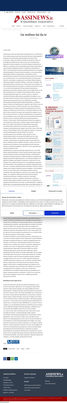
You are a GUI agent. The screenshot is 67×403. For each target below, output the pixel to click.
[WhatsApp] (12, 358)
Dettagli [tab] (33, 191)
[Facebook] (4, 12)
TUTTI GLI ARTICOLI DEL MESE (54, 164)
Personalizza (32, 213)
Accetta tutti (54, 213)
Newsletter (10, 12)
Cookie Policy (6, 387)
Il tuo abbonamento (50, 383)
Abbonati (47, 381)
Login (49, 12)
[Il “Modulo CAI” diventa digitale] (49, 151)
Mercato (37, 26)
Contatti (23, 12)
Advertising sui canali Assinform (32, 385)
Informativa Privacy (8, 385)
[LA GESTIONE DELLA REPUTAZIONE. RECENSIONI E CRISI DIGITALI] (49, 140)
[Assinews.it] (33, 19)
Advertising (17, 12)
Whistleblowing (7, 380)
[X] (8, 358)
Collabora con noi (31, 12)
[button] (61, 26)
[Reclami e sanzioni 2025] (49, 133)
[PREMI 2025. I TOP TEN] (49, 157)
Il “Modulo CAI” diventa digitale (57, 150)
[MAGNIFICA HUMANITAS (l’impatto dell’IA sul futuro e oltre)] (48, 96)
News (13, 26)
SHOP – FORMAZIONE (48, 26)
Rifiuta (12, 213)
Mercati (9, 29)
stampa (22, 348)
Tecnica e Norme (28, 26)
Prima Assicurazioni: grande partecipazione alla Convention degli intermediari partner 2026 (58, 86)
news (18, 348)
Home (4, 29)
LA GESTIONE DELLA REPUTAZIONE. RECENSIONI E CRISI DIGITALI (57, 141)
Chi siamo (5, 377)
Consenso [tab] (12, 191)
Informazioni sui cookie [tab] (55, 191)
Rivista (18, 26)
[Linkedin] (7, 12)
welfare (28, 348)
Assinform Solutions (41, 12)
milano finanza (11, 348)
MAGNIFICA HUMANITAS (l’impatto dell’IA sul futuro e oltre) (58, 97)
